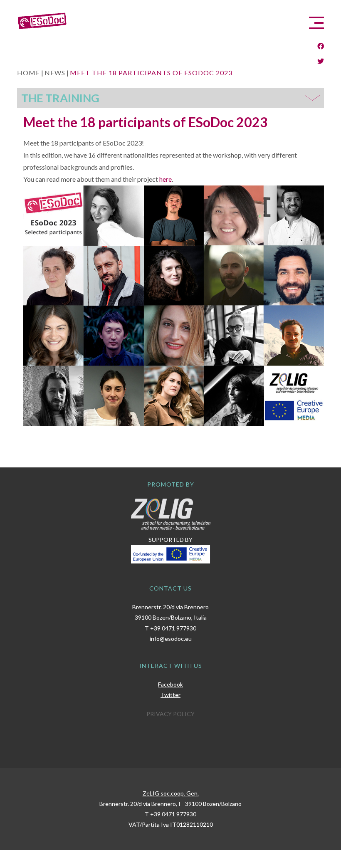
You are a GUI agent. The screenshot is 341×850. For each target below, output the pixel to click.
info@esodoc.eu (171, 638)
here (165, 179)
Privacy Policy (170, 713)
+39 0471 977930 (173, 628)
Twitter (170, 694)
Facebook (170, 684)
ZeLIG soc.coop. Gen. (171, 793)
